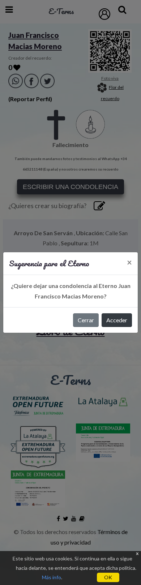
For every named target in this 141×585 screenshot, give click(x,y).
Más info (51, 577)
